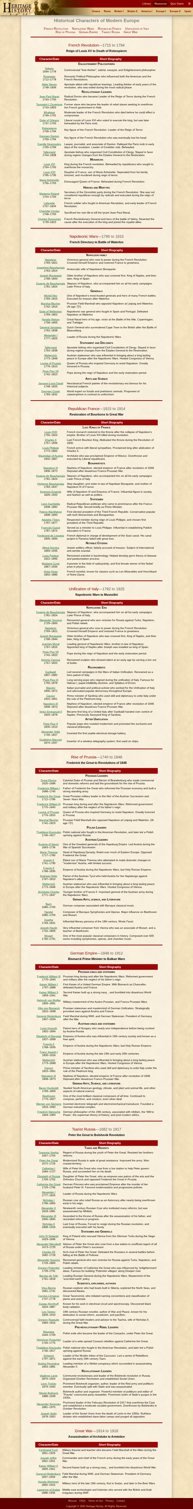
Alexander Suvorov (50, 620)
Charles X (51, 439)
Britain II (132, 11)
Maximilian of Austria (50, 455)
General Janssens (50, 327)
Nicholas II (48, 1224)
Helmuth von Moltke (49, 1000)
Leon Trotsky (48, 1383)
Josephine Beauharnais (51, 267)
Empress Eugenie (50, 491)
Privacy (110, 1500)
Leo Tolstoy (48, 1311)
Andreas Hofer (48, 876)
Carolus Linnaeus (48, 1295)
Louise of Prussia (50, 363)
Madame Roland (49, 193)
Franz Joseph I (49, 1052)
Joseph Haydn (48, 927)
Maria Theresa (48, 852)
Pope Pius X (50, 723)
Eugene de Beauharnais (50, 283)
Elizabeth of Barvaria (48, 1036)
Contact (120, 1500)
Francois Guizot (50, 527)
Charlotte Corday (49, 211)
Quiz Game (177, 3)
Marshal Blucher (50, 303)
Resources (161, 3)
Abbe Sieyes (49, 84)
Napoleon (50, 259)
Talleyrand (49, 152)
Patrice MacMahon (50, 511)
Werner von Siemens (48, 1103)
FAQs (82, 1500)
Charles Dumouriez (49, 219)
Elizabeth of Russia (48, 1176)
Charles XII (48, 1251)
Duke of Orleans (49, 120)
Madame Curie (51, 563)
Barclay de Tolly (48, 1275)
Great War (131, 32)
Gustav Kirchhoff (49, 1303)
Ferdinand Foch (48, 1450)
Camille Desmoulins (49, 144)
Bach (49, 904)
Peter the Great (48, 1160)
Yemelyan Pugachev (49, 1339)
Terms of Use (95, 1500)
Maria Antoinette (49, 180)
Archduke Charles (48, 891)
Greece (96, 11)
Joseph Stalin (49, 1413)
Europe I (161, 11)
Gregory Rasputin (48, 1319)
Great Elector (49, 780)
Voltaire (49, 68)
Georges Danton (49, 136)
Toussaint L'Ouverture (49, 104)
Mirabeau (49, 112)
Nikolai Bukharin (48, 1393)
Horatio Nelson (51, 319)
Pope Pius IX (50, 679)
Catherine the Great (49, 1184)
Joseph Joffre (48, 1457)
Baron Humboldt (48, 1088)
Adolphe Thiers (51, 519)
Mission (72, 1500)
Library (146, 3)
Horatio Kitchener (48, 1481)
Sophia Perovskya (48, 1363)
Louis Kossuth (48, 1028)
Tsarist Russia (111, 32)
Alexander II (48, 1208)
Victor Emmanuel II (50, 711)
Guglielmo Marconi (50, 739)
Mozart (48, 935)
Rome (107, 11)
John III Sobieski (48, 1236)
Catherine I (48, 1168)
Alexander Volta (50, 731)
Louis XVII (49, 172)
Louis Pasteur (50, 555)
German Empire (88, 32)
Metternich (50, 355)
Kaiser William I (49, 984)
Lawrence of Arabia (48, 1489)
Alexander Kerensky (49, 1404)
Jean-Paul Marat (49, 96)
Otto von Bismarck (49, 1008)
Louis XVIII (50, 431)
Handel (48, 911)
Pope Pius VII (51, 371)
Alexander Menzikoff (49, 1244)
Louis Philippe (50, 447)
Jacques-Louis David (50, 383)
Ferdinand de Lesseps (50, 535)
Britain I (119, 11)
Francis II (48, 868)
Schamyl (49, 1355)
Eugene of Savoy (48, 844)
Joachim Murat (51, 643)
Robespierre (49, 128)
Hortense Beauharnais (50, 483)
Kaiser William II (48, 992)
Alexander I (50, 335)
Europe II (175, 11)
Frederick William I (49, 788)
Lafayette (49, 203)
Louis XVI (49, 164)
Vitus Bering (48, 1287)
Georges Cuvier (50, 391)
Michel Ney (50, 295)
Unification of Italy (137, 28)
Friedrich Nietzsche (48, 1111)
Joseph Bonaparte (51, 275)
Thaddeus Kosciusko (48, 832)
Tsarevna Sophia (49, 1152)
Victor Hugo (51, 571)
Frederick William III (49, 804)
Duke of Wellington (50, 311)
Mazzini (50, 687)
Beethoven (48, 1095)
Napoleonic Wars (83, 28)
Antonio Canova (50, 659)
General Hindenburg (49, 1016)
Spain (187, 11)
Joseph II (48, 860)
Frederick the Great (48, 796)
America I (146, 11)
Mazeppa (48, 1331)
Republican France (109, 28)
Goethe (48, 919)
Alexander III (48, 1216)
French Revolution (56, 28)
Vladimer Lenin (49, 1375)
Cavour (50, 695)
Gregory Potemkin (49, 1267)
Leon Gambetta (50, 503)
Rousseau (49, 76)
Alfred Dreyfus (50, 547)
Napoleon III (50, 467)
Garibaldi (50, 671)
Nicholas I (48, 1200)
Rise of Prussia (65, 32)
